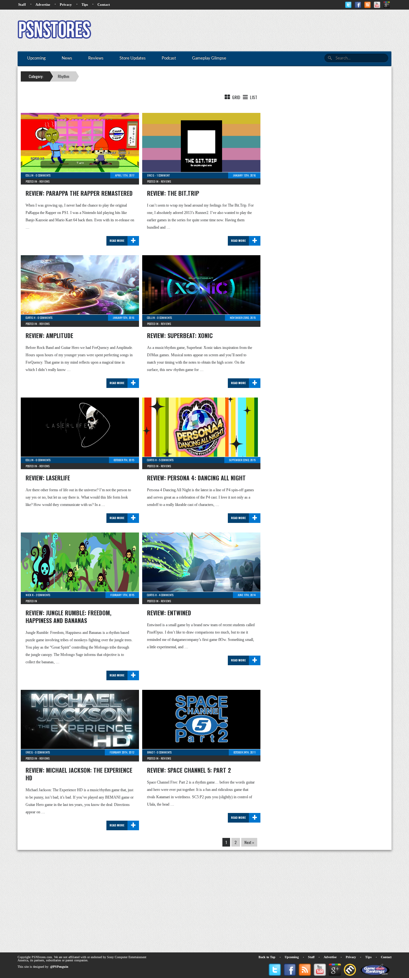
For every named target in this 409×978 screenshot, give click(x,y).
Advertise (42, 4)
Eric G (150, 175)
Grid (235, 97)
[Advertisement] (275, 30)
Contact (103, 4)
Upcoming (292, 957)
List (253, 97)
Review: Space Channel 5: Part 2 (189, 770)
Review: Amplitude (49, 335)
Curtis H (30, 317)
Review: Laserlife (48, 478)
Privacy (66, 4)
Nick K (30, 595)
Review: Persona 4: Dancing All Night (196, 478)
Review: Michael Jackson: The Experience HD (79, 774)
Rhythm (63, 76)
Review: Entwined (169, 613)
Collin (30, 175)
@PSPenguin (59, 966)
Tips (84, 4)
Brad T (151, 752)
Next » (249, 842)
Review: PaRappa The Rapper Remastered (79, 193)
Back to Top (267, 957)
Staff (22, 4)
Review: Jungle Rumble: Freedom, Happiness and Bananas (69, 617)
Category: (36, 76)
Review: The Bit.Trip (173, 193)
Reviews (44, 181)
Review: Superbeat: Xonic (180, 335)
